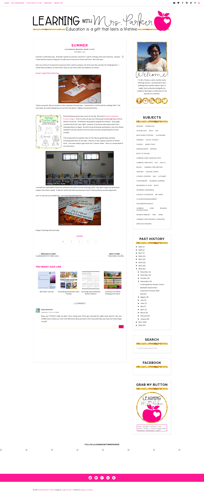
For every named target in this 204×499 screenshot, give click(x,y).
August (143, 297)
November (144, 275)
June (142, 303)
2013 (140, 266)
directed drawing (144, 224)
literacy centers (144, 176)
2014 (140, 262)
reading (79, 49)
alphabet (162, 176)
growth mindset (143, 215)
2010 (140, 325)
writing (153, 149)
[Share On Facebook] (71, 241)
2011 (140, 322)
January (143, 319)
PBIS (154, 215)
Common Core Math (145, 163)
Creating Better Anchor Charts (152, 284)
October (143, 278)
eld (156, 163)
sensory (140, 172)
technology (142, 131)
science (140, 144)
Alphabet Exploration (148, 288)
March (143, 313)
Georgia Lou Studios (86, 490)
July (142, 300)
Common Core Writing (153, 167)
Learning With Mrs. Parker (45, 490)
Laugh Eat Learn (67, 490)
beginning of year (144, 185)
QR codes (159, 194)
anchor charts (152, 172)
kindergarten (142, 149)
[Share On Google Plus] (80, 241)
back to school (143, 153)
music (156, 185)
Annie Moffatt (47, 309)
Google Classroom (145, 194)
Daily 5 (163, 163)
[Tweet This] (63, 241)
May (142, 306)
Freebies (140, 140)
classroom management (147, 199)
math (151, 131)
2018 (140, 250)
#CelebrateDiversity (145, 204)
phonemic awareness (145, 190)
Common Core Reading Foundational (152, 209)
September (144, 281)
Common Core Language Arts (149, 158)
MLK (154, 176)
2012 (140, 269)
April (142, 309)
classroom (70, 49)
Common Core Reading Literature (151, 219)
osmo (160, 215)
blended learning (157, 181)
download (149, 126)
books (139, 167)
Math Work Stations (145, 135)
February (144, 316)
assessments (142, 181)
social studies (152, 140)
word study (89, 49)
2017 (140, 253)
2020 (140, 247)
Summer (143, 294)
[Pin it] (88, 241)
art (156, 131)
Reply (121, 326)
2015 (140, 259)
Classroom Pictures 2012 (149, 291)
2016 (140, 256)
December (144, 272)
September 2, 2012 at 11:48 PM (50, 312)
